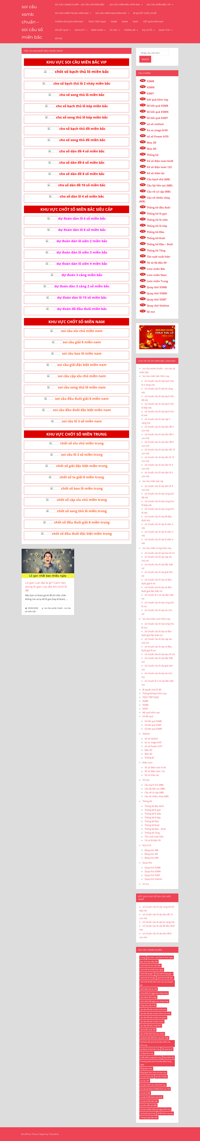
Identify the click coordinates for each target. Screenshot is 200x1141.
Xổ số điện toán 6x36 (160, 161)
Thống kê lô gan (157, 213)
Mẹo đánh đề (168, 1057)
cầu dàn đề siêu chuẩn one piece (153, 1017)
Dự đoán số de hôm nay (150, 1049)
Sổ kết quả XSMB (157, 106)
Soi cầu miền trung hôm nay (72, 13)
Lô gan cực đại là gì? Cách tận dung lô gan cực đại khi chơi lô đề (46, 586)
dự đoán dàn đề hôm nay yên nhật (154, 1038)
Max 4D (151, 149)
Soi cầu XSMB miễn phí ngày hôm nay (155, 1109)
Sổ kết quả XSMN (157, 112)
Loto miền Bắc (156, 269)
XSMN (125, 21)
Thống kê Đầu (155, 232)
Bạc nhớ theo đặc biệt (149, 961)
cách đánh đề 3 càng (148, 997)
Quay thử (164, 30)
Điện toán (97, 30)
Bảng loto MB (151, 850)
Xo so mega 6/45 (157, 130)
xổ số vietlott (155, 124)
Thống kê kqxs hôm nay (69, 21)
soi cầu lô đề (145, 1093)
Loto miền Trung (157, 281)
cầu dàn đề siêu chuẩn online (152, 1021)
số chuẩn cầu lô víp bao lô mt (160, 553)
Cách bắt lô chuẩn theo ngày (151, 969)
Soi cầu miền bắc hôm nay (124, 4)
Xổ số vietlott (151, 738)
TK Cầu (114, 30)
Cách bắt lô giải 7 (147, 973)
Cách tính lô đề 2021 (165, 977)
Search (145, 59)
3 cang (142, 957)
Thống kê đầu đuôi (158, 207)
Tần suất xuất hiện (158, 256)
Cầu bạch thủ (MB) (158, 179)
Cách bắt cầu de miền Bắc (150, 965)
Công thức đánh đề (148, 1005)
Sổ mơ (151, 312)
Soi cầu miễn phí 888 (148, 1105)
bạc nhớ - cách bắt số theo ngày (160, 957)
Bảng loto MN (152, 857)
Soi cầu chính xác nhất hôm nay (153, 1085)
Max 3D (151, 142)
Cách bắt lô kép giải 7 (164, 973)
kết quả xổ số (167, 1049)
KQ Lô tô (147, 30)
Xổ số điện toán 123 (159, 167)
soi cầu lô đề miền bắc (149, 1101)
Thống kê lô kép (157, 226)
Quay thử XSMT (157, 299)
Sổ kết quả (61, 30)
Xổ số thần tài (155, 173)
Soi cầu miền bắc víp (159, 4)
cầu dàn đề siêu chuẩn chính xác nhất (155, 1013)
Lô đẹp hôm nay (146, 1053)
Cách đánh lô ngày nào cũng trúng (154, 993)
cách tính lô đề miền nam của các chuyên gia (156, 983)
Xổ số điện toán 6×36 (155, 767)
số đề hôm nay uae (165, 1113)
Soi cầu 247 (144, 1080)
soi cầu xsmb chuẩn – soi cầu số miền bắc (32, 22)
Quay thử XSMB (157, 287)
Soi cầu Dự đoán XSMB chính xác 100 (155, 1089)
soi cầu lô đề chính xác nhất (151, 1097)
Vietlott (80, 30)
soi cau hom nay (146, 1076)
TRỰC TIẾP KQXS (97, 21)
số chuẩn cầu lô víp (148, 1113)
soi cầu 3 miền (161, 1076)
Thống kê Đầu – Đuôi (160, 244)
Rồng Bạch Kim (146, 1068)
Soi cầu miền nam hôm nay (111, 13)
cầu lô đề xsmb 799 (148, 1029)
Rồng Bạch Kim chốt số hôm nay (153, 1072)
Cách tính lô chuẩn (147, 977)
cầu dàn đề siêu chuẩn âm (150, 1025)
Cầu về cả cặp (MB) (158, 191)
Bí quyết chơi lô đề (144, 13)
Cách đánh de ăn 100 (148, 989)
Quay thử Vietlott (158, 305)
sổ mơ (58, 38)
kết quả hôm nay (153, 21)
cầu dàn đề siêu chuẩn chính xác (153, 1009)
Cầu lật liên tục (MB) (159, 185)
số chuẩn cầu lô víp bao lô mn (160, 654)
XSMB (114, 21)
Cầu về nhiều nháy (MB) (157, 796)
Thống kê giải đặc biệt (149, 1117)
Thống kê (129, 30)
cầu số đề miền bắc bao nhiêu (152, 1034)
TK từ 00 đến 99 (157, 263)
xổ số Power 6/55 (158, 136)
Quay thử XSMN (157, 293)
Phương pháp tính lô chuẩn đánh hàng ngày (155, 1063)
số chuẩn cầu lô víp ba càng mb (158, 922)
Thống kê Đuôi (156, 238)
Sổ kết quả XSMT (157, 118)
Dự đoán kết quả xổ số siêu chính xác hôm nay (155, 1043)
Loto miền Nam (157, 275)
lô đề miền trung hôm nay (150, 1057)
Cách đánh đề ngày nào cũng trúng (154, 1001)
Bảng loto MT (151, 854)
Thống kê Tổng (156, 250)
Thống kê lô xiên (157, 220)
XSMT (135, 21)
